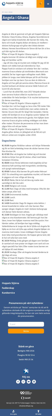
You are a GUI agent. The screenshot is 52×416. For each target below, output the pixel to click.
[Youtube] (29, 382)
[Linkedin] (34, 382)
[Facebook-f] (18, 382)
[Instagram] (23, 382)
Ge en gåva (13, 414)
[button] (48, 3)
